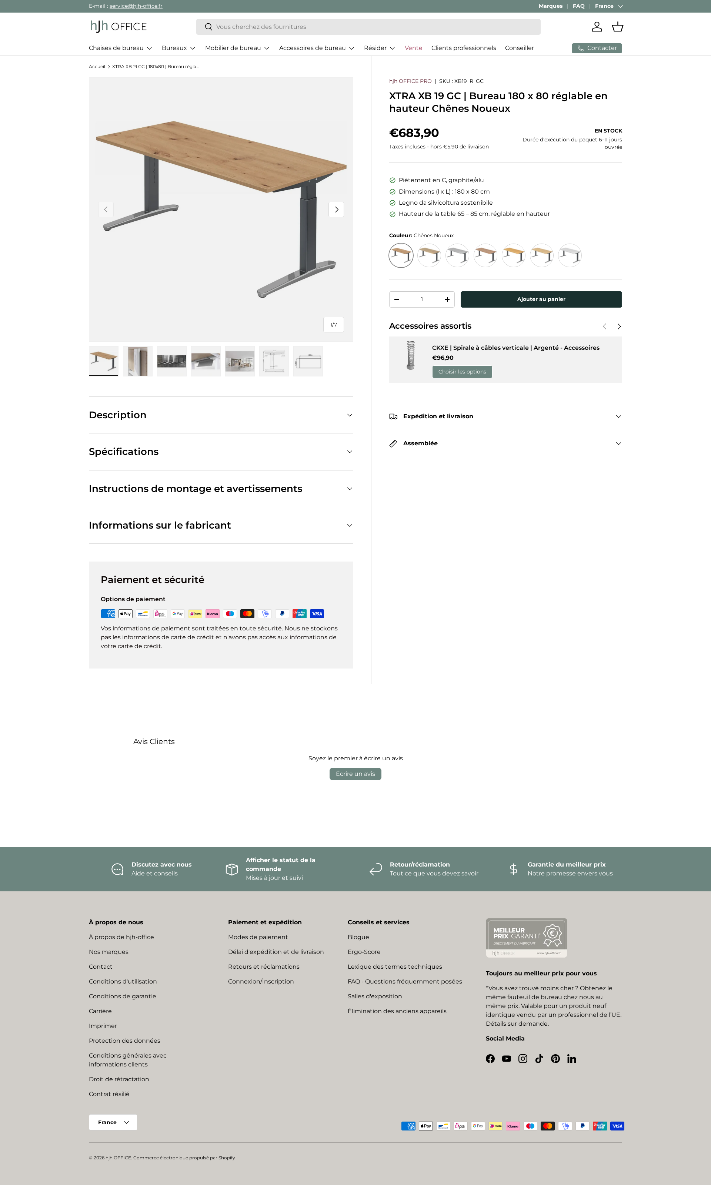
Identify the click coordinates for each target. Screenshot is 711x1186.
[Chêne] (429, 255)
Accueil (97, 66)
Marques (551, 6)
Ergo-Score (364, 951)
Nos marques (108, 951)
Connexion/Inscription (261, 981)
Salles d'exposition (375, 996)
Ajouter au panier (541, 299)
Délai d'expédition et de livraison (276, 951)
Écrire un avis (355, 773)
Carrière (100, 1011)
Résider (375, 47)
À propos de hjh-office (121, 937)
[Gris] (457, 255)
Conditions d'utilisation (123, 981)
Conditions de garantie (122, 996)
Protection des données (124, 1040)
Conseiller (519, 47)
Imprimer (103, 1025)
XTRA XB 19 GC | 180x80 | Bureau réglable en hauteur (156, 66)
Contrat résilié (109, 1094)
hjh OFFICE (118, 1157)
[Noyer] (485, 255)
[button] (618, 27)
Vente (414, 47)
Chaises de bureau (116, 47)
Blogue (358, 937)
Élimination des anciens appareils (397, 1011)
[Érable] (542, 255)
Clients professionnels (463, 47)
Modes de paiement (258, 937)
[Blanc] (570, 255)
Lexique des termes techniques (395, 966)
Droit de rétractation (119, 1079)
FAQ (579, 6)
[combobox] (368, 27)
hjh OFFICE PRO (410, 81)
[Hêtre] (513, 255)
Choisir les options (462, 371)
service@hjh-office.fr (136, 6)
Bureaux (174, 47)
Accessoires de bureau (312, 47)
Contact (101, 966)
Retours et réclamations (264, 966)
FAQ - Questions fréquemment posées (405, 981)
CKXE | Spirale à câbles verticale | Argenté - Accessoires (516, 347)
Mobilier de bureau (233, 47)
